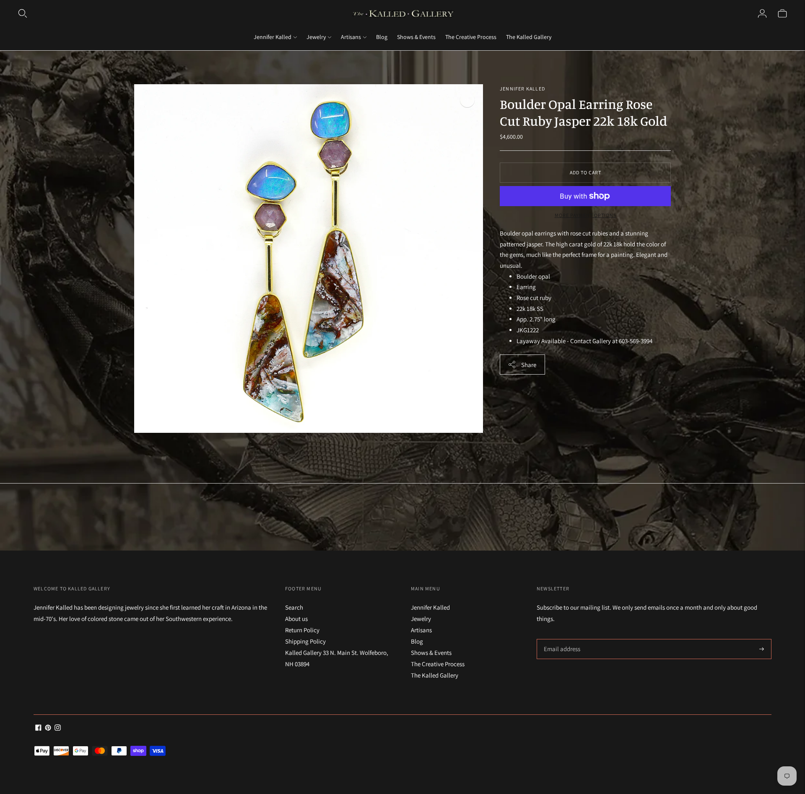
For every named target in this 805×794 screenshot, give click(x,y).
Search (294, 607)
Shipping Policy (305, 641)
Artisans (351, 37)
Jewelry (316, 37)
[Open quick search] (23, 13)
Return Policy (302, 630)
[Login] (762, 13)
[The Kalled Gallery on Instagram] (58, 728)
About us (296, 619)
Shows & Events (416, 37)
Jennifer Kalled (272, 37)
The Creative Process (470, 37)
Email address (560, 639)
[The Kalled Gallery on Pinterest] (48, 728)
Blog (381, 37)
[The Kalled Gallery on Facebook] (38, 728)
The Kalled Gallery (528, 37)
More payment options (585, 215)
